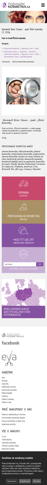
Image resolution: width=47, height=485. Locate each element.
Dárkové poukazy (8, 399)
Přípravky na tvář (27, 48)
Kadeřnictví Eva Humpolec (9, 358)
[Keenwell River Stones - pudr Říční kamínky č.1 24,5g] (23, 91)
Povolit (37, 481)
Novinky (4, 380)
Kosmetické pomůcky (9, 390)
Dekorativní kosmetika (11, 48)
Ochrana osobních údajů (10, 445)
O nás (4, 436)
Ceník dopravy (7, 439)
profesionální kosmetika (17, 336)
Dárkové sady (6, 402)
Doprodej (5, 383)
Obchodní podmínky (9, 442)
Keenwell (32, 51)
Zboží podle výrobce (10, 51)
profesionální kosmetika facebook (11, 343)
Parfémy (5, 396)
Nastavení (11, 481)
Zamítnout (25, 481)
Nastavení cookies (8, 448)
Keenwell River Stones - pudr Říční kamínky (18, 57)
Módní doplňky (7, 393)
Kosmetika (23, 51)
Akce (3, 377)
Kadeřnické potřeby (9, 386)
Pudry (37, 48)
